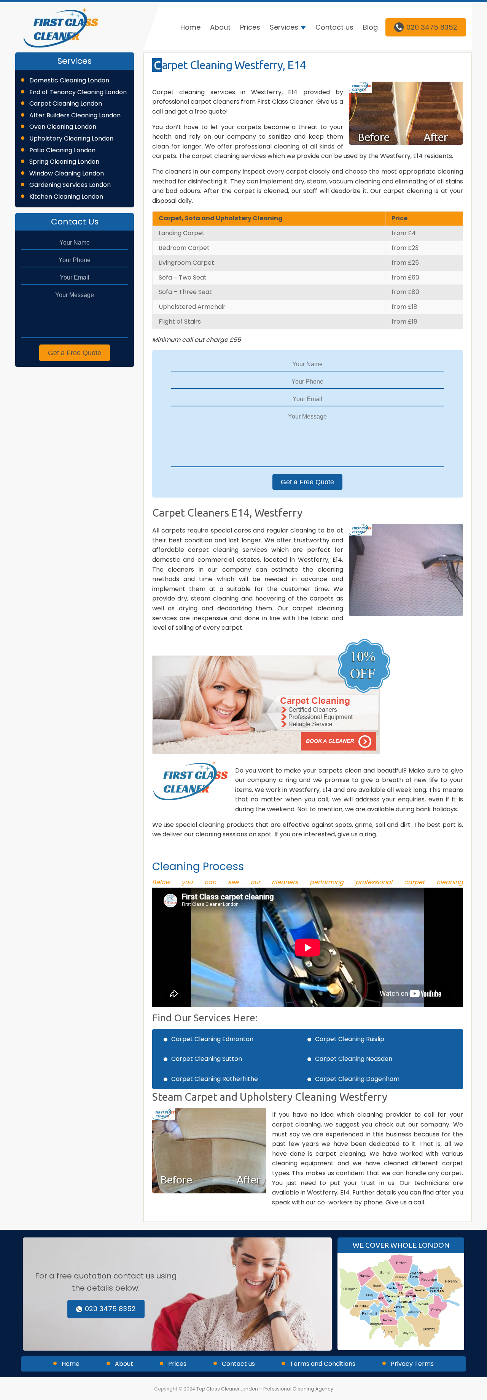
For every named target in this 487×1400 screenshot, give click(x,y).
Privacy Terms (412, 1363)
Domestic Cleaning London (69, 80)
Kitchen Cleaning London (66, 196)
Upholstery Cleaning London (71, 138)
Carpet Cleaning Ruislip (349, 1039)
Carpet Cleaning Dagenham (357, 1078)
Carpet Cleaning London (65, 103)
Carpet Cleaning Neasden (353, 1058)
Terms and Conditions (322, 1363)
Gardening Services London (70, 184)
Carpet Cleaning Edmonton (212, 1039)
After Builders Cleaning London (75, 115)
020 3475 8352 (431, 27)
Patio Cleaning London (62, 150)
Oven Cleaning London (62, 126)
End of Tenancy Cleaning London (78, 92)
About (220, 27)
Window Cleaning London (66, 173)
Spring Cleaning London (64, 161)
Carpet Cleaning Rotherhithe (214, 1078)
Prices (250, 27)
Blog (370, 27)
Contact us (334, 27)
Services (284, 27)
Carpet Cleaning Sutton (206, 1058)
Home (190, 27)
